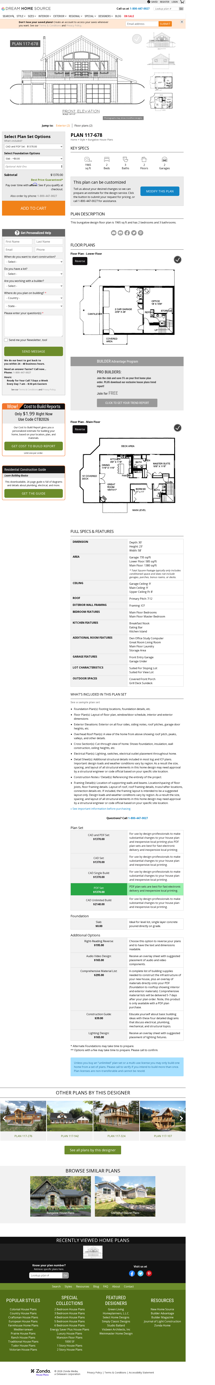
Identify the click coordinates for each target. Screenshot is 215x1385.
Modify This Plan (160, 191)
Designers (104, 16)
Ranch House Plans (23, 1337)
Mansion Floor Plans (69, 1337)
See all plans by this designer (93, 1150)
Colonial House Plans (23, 1309)
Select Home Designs (116, 1317)
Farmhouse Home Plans (23, 1325)
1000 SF (69, 1341)
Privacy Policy (73, 25)
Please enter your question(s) (24, 313)
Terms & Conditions (50, 25)
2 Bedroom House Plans (69, 1309)
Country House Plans (23, 1313)
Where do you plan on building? (25, 293)
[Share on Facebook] (127, 233)
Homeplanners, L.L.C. (116, 1313)
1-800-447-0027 (47, 196)
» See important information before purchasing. (101, 809)
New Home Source (162, 1309)
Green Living (116, 1309)
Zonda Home (162, 1325)
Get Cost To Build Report (34, 446)
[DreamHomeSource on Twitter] (140, 1273)
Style (20, 16)
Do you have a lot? (15, 269)
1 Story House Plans (69, 1345)
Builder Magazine (162, 1317)
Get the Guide (34, 493)
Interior (44, 16)
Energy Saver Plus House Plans (69, 1329)
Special (90, 16)
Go (181, 8)
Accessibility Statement (141, 1372)
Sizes (31, 16)
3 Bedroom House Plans (69, 1313)
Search (56, 1286)
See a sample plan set (85, 702)
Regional (75, 16)
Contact (129, 1286)
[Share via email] (113, 233)
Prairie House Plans (23, 1333)
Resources (82, 1286)
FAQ (105, 1286)
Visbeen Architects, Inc (116, 1329)
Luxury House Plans (69, 1333)
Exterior (59, 16)
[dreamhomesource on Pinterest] (149, 1273)
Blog (118, 16)
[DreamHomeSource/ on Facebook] (132, 1273)
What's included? (13, 140)
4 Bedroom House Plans (69, 1317)
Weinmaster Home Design (116, 1333)
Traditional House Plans (23, 1341)
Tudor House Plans (23, 1345)
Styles (68, 1286)
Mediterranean (23, 1329)
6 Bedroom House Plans (69, 1325)
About (116, 1286)
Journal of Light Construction (162, 1321)
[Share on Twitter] (134, 233)
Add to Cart (34, 208)
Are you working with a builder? (24, 281)
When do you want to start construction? (30, 257)
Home (74, 139)
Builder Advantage (162, 1313)
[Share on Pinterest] (140, 233)
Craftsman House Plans (23, 1317)
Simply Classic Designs (116, 1321)
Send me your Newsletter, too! (28, 340)
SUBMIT (165, 24)
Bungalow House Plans (100, 139)
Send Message (33, 351)
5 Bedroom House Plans (69, 1321)
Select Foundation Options (22, 153)
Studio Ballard (116, 1325)
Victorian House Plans (23, 1349)
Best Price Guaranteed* (47, 180)
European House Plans (23, 1321)
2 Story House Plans (69, 1349)
